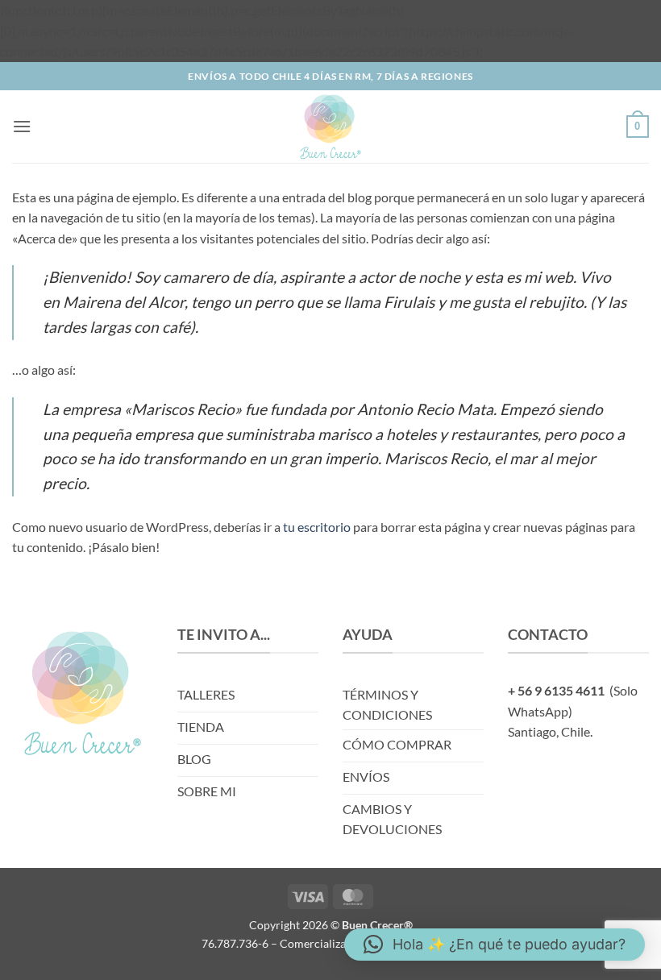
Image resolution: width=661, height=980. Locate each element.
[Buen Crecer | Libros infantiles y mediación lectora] (330, 126)
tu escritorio (317, 526)
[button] (21, 126)
